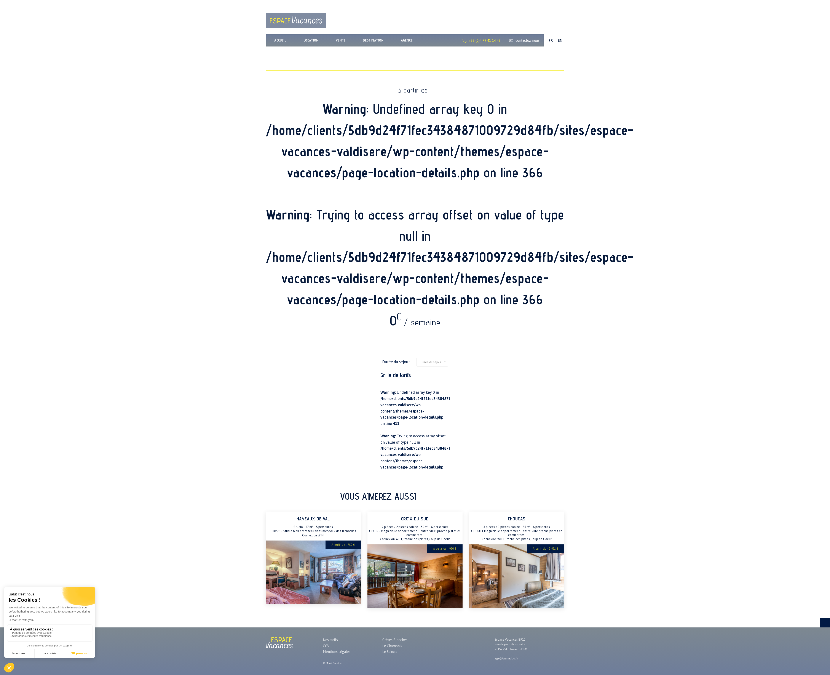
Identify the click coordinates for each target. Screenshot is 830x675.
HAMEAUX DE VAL (313, 518)
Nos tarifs (330, 640)
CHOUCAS (516, 518)
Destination (373, 40)
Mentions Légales (336, 652)
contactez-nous (528, 40)
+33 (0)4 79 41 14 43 (485, 40)
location (311, 40)
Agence (407, 40)
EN (560, 40)
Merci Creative (334, 663)
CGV (326, 646)
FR (551, 40)
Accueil (280, 40)
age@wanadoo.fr (506, 658)
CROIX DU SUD (415, 518)
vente (341, 40)
